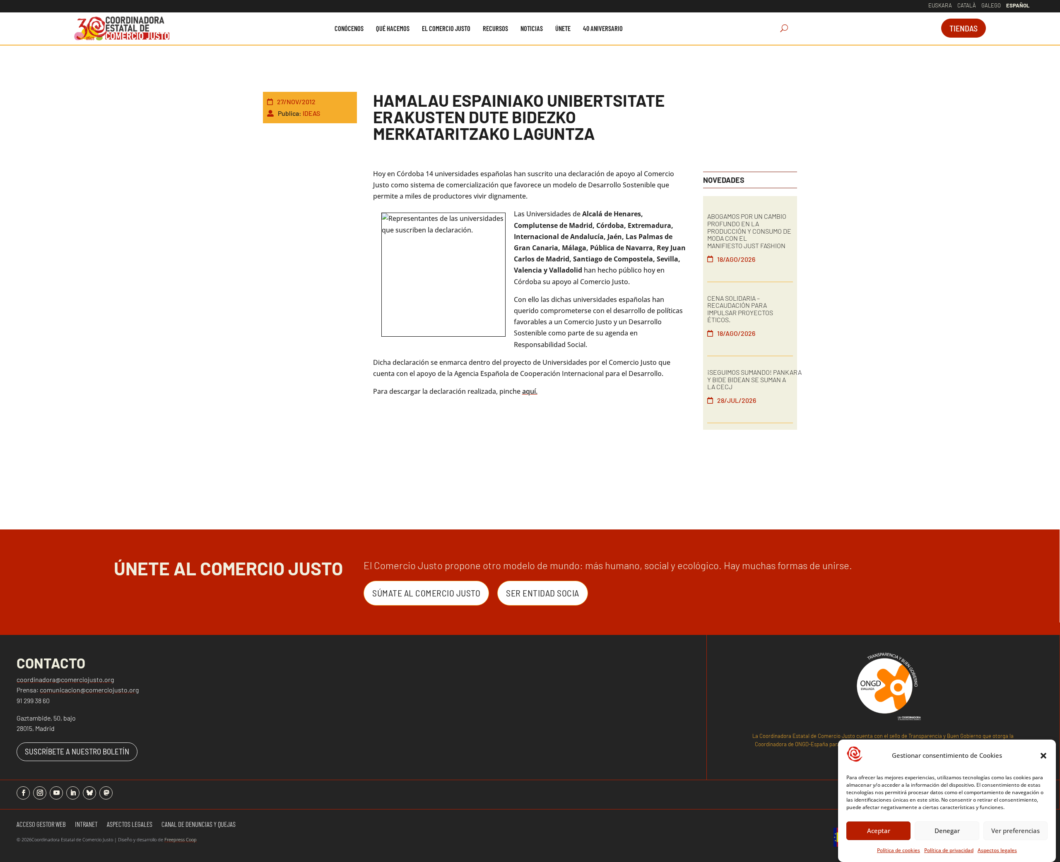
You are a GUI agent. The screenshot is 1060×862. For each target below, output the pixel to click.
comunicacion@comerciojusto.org (89, 690)
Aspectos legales (997, 850)
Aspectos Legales (129, 824)
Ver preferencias (1015, 830)
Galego (991, 5)
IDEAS (311, 113)
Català (966, 5)
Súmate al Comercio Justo (426, 592)
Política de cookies (898, 850)
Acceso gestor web (41, 824)
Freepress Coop (180, 839)
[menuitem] (349, 28)
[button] (1043, 756)
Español (1017, 5)
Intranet (86, 824)
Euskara (940, 5)
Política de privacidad (948, 850)
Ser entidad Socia (542, 592)
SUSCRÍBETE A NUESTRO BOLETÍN (77, 751)
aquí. (529, 391)
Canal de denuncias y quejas (198, 824)
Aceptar (878, 830)
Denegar (947, 830)
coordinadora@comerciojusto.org (65, 679)
